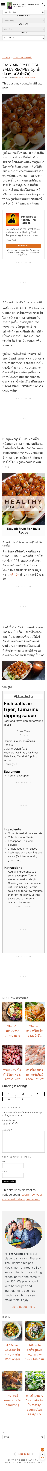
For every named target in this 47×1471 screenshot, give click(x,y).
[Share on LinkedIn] (23, 1099)
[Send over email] (9, 1099)
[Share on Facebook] (9, 1094)
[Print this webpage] (3, 741)
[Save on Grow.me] (3, 747)
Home (6, 57)
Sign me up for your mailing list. (16, 1157)
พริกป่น (14, 574)
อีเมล (4, 1171)
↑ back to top (23, 1454)
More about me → (23, 1306)
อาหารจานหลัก (22, 57)
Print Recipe (25, 696)
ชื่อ (3, 1162)
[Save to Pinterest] (38, 1094)
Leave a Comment (29, 77)
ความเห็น (7, 1130)
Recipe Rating (8, 1120)
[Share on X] (23, 1094)
